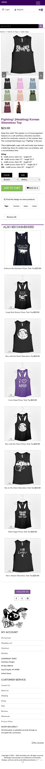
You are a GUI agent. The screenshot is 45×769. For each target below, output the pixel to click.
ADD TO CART (12, 188)
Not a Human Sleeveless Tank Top (19, 576)
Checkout (5, 648)
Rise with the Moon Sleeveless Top (19, 356)
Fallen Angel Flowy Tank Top (19, 532)
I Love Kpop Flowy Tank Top (19, 400)
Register (20, 10)
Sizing (3, 701)
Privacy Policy (7, 721)
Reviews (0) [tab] (11, 217)
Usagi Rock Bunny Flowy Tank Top (19, 312)
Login (7, 10)
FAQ (3, 706)
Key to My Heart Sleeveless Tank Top (19, 488)
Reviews (4, 711)
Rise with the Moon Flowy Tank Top (19, 444)
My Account (6, 638)
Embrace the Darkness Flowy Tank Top (19, 268)
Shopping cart (6, 643)
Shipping (4, 696)
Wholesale (5, 716)
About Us (5, 691)
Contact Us (5, 685)
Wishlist (4, 653)
